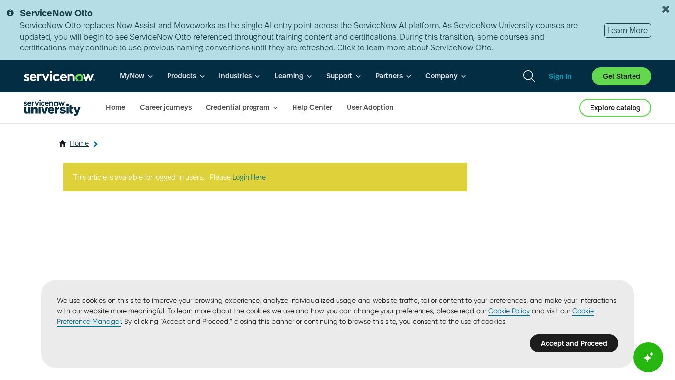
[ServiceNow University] (52, 108)
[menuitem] (136, 76)
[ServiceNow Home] (59, 76)
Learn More (628, 30)
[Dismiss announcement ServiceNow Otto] (665, 9)
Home (79, 143)
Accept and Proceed (574, 343)
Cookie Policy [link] (509, 311)
